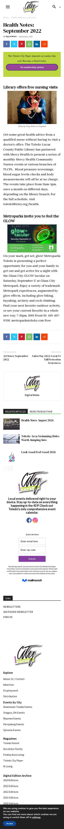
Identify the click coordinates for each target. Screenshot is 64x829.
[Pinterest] (21, 44)
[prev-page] (5, 468)
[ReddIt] (44, 44)
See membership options (32, 67)
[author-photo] (32, 383)
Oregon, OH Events (14, 712)
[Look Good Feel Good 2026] (11, 456)
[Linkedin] (36, 44)
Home (5, 17)
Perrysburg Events (13, 724)
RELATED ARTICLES (15, 411)
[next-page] (11, 468)
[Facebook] (6, 44)
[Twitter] (14, 44)
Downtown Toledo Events (17, 706)
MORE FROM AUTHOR (41, 411)
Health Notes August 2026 (37, 420)
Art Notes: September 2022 (15, 357)
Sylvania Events (12, 730)
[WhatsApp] (29, 44)
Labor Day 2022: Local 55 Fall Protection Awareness (46, 359)
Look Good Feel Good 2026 (38, 452)
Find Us (7, 617)
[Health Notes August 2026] (11, 424)
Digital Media (11, 36)
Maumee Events (12, 718)
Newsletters (12, 606)
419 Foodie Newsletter (18, 611)
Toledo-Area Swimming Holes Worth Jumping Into (40, 438)
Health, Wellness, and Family (23, 17)
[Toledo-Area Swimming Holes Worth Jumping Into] (11, 439)
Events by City (12, 702)
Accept (9, 823)
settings (36, 817)
